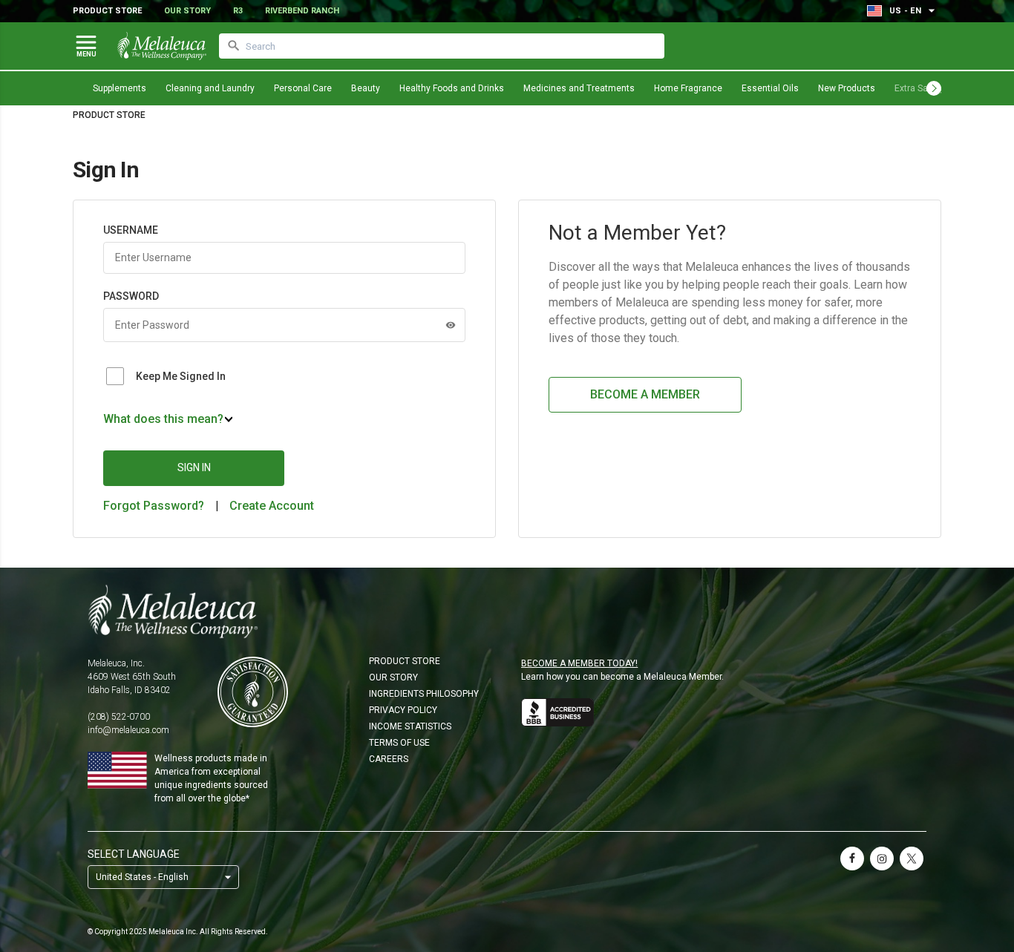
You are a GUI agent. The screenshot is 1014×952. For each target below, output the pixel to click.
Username (130, 230)
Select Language (134, 854)
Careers (388, 759)
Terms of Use (399, 742)
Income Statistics (410, 726)
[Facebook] (852, 858)
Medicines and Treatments (579, 88)
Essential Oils (770, 88)
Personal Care (303, 88)
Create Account (271, 506)
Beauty (365, 88)
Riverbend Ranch (302, 11)
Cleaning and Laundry (210, 88)
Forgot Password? (153, 506)
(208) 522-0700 (119, 717)
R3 (238, 11)
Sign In (194, 467)
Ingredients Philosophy (424, 693)
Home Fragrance (688, 88)
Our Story (187, 11)
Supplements (119, 88)
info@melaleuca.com (128, 730)
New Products (846, 88)
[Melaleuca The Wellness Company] (507, 611)
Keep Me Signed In (181, 376)
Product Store (107, 11)
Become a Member (645, 394)
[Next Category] (933, 88)
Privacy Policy (403, 710)
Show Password (450, 325)
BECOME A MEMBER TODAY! (579, 663)
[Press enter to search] (233, 46)
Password (131, 296)
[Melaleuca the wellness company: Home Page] (161, 46)
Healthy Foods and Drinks (451, 88)
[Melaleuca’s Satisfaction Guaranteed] (252, 692)
